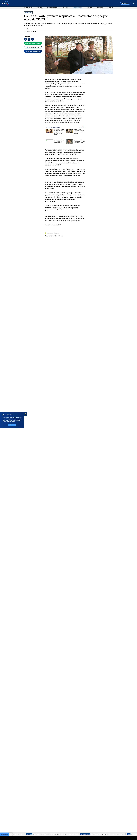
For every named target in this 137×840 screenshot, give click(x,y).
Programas (125, 3)
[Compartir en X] (29, 39)
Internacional (77, 8)
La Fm (27, 29)
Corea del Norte (59, 236)
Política (40, 8)
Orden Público (28, 8)
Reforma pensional (56, 834)
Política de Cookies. (11, 421)
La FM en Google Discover (34, 51)
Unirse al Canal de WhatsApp (33, 43)
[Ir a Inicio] (5, 3)
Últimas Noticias (4, 834)
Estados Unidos (49, 236)
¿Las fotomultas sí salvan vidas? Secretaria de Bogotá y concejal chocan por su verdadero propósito (26, 834)
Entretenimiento (52, 8)
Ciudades (89, 8)
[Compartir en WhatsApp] (32, 39)
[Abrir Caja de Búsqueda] (134, 3)
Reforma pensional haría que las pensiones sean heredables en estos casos (78, 834)
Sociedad (110, 8)
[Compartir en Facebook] (25, 39)
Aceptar (12, 425)
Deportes (100, 8)
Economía (65, 8)
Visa (99, 834)
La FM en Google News (34, 47)
